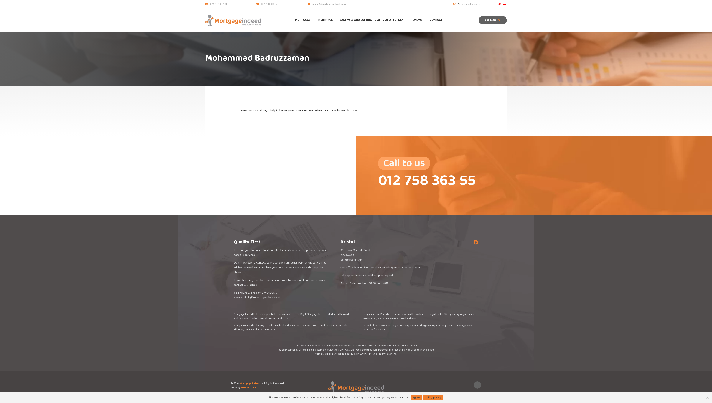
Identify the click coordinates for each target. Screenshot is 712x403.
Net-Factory (248, 387)
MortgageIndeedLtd (470, 4)
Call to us (490, 20)
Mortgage (303, 20)
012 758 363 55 (269, 4)
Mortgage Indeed (250, 383)
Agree (416, 397)
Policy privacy (433, 397)
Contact (436, 20)
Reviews (416, 20)
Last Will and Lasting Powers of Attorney (372, 20)
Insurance (325, 20)
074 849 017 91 (218, 4)
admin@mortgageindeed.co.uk (329, 4)
